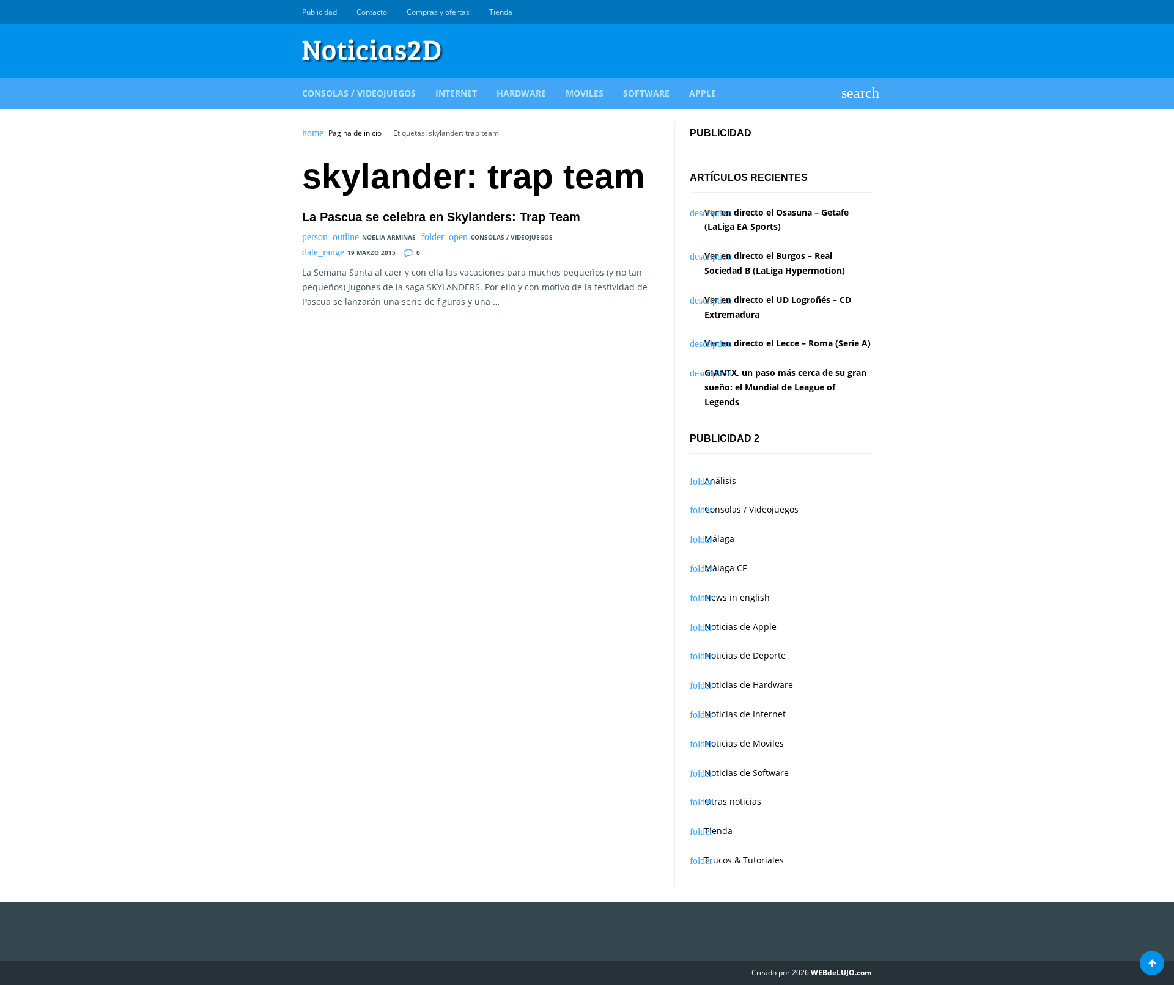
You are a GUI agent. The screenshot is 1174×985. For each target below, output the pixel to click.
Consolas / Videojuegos (359, 93)
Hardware (521, 93)
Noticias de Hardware (748, 684)
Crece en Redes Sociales (865, 12)
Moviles (585, 93)
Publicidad (319, 12)
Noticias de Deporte (745, 655)
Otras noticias (732, 801)
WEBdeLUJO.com (841, 972)
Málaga (719, 538)
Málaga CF (725, 568)
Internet (456, 93)
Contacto (371, 12)
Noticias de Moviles (744, 743)
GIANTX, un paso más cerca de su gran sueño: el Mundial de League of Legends (785, 387)
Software (646, 93)
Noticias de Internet (745, 714)
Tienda (500, 12)
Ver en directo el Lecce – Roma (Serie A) (787, 343)
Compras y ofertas (438, 12)
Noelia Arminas (389, 237)
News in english (737, 597)
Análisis (720, 480)
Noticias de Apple (740, 626)
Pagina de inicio (355, 133)
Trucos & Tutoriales (744, 860)
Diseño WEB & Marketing (851, 12)
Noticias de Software (746, 772)
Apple (702, 93)
